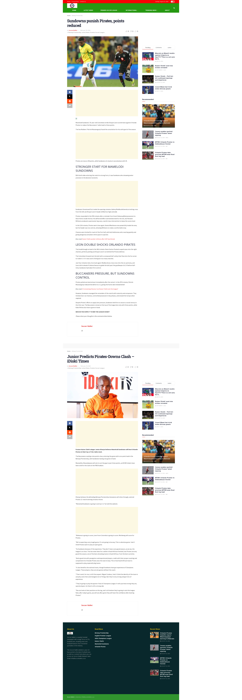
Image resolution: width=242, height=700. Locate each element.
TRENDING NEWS (150, 10)
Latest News (88, 10)
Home (74, 10)
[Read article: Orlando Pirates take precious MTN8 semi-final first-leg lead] (148, 156)
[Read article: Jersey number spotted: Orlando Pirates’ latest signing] (148, 134)
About (68, 1)
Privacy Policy (75, 1)
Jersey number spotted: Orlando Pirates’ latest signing (164, 133)
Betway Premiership (77, 15)
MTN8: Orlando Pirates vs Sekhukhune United (164, 143)
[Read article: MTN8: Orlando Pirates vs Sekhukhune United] (148, 145)
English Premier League (103, 636)
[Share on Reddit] (69, 101)
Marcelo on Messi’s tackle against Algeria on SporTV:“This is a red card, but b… (165, 56)
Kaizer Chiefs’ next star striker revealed (164, 66)
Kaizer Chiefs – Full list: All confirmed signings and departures (164, 78)
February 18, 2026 (85, 30)
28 (167, 137)
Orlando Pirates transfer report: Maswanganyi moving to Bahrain (157, 122)
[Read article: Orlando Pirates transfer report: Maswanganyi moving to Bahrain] (158, 116)
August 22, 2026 (160, 137)
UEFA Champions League (103, 638)
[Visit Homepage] (72, 5)
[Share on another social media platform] (69, 105)
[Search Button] (174, 8)
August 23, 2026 (149, 125)
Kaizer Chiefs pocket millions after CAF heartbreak (98, 239)
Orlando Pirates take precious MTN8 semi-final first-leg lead (165, 154)
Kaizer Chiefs (99, 641)
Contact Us (83, 1)
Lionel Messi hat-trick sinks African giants (163, 88)
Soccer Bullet (73, 30)
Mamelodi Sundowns (102, 644)
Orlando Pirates (100, 646)
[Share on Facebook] (69, 92)
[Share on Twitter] (69, 96)
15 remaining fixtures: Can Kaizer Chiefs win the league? (100, 289)
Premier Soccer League (108, 10)
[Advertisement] (107, 103)
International (131, 10)
